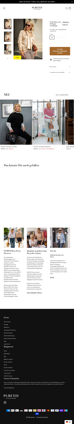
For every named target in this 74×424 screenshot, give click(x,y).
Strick (5, 364)
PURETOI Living (8, 376)
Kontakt (6, 324)
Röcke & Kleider (8, 367)
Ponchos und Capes (9, 370)
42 (57, 42)
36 (57, 37)
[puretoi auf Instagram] (5, 402)
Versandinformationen (10, 330)
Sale (5, 356)
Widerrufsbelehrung (9, 335)
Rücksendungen (8, 333)
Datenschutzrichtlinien (10, 338)
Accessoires (7, 373)
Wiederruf (6, 327)
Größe (51, 34)
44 (62, 42)
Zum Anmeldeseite (9, 387)
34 (52, 37)
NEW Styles (7, 353)
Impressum (7, 344)
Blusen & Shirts (8, 362)
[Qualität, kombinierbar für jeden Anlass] (37, 238)
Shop (5, 351)
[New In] (60, 238)
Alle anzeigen (62, 95)
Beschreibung (53, 66)
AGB (5, 341)
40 (52, 42)
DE (70, 422)
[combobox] (68, 422)
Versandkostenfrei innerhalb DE (57, 72)
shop (52, 277)
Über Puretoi (7, 321)
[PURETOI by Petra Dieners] (14, 238)
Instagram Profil (34, 293)
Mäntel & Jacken (8, 359)
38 (62, 37)
